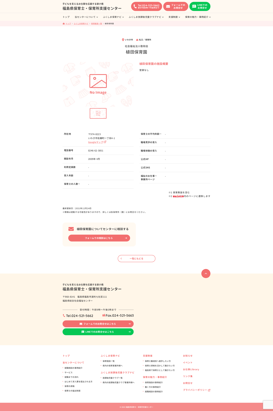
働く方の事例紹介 (153, 387)
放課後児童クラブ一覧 (113, 378)
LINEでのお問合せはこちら (99, 331)
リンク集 (188, 376)
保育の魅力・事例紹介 (196, 17)
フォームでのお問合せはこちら (99, 323)
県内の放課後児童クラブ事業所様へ (119, 382)
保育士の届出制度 (72, 390)
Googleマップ (95, 142)
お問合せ (188, 383)
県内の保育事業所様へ (113, 365)
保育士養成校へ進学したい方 (158, 361)
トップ (66, 17)
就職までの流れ (71, 377)
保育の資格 (70, 386)
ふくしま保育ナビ (112, 17)
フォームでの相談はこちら (99, 238)
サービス (69, 372)
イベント (188, 362)
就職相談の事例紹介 (73, 368)
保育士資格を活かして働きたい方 (160, 365)
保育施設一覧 (109, 361)
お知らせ (188, 355)
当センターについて (85, 17)
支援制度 (173, 17)
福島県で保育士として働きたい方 (160, 370)
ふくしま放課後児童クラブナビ (145, 17)
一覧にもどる (136, 258)
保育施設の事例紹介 (154, 382)
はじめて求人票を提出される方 (78, 381)
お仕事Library (191, 369)
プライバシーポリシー (195, 389)
